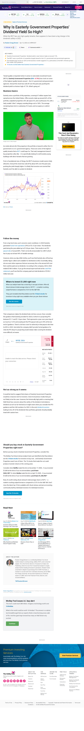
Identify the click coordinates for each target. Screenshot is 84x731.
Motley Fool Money (44, 694)
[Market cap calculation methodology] (51, 353)
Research (30, 681)
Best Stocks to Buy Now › (78, 7)
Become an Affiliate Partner (74, 690)
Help (81, 2)
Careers (30, 679)
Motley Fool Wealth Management (74, 680)
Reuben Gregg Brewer (11, 43)
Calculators (63, 682)
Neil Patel (49, 521)
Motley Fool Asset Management (74, 677)
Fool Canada (53, 679)
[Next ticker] (67, 14)
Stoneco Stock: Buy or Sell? (27, 542)
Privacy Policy (18, 702)
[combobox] (14, 2)
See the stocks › (14, 301)
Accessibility (65, 2)
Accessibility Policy (41, 702)
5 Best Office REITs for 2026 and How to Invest (28, 524)
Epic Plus (43, 685)
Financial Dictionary (62, 685)
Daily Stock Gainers (73, 15)
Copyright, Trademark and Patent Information (60, 702)
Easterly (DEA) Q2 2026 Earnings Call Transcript (10, 525)
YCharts (11, 207)
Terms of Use (8, 702)
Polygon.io (22, 685)
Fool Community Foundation (73, 686)
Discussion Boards (62, 679)
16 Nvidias (9, 606)
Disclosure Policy (29, 702)
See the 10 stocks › (12, 493)
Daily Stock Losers (75, 17)
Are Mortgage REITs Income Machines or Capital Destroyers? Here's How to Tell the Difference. (44, 545)
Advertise (30, 688)
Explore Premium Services (20, 22)
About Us (30, 676)
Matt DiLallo (32, 521)
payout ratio (7, 251)
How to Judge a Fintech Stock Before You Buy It (45, 524)
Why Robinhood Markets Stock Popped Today (10, 542)
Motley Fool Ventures (74, 683)
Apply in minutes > (68, 146)
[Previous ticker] (5, 14)
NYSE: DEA (20, 341)
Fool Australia (53, 676)
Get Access (60, 110)
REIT (18, 151)
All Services (44, 676)
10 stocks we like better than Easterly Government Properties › (25, 64)
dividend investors (43, 407)
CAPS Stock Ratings (63, 675)
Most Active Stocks (73, 12)
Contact (30, 686)
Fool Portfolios (43, 688)
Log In (74, 2)
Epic (42, 682)
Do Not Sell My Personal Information (45, 704)
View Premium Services (70, 655)
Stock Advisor (43, 679)
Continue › (12, 623)
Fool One (43, 691)
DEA (32, 78)
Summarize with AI (35, 47)
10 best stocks (40, 294)
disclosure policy (27, 592)
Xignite (15, 685)
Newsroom (31, 683)
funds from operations (17, 246)
